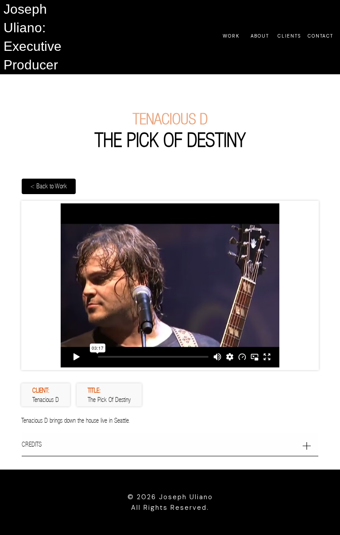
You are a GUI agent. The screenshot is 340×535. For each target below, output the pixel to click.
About (260, 36)
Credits (32, 444)
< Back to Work (49, 186)
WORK (231, 36)
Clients (289, 36)
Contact (320, 36)
